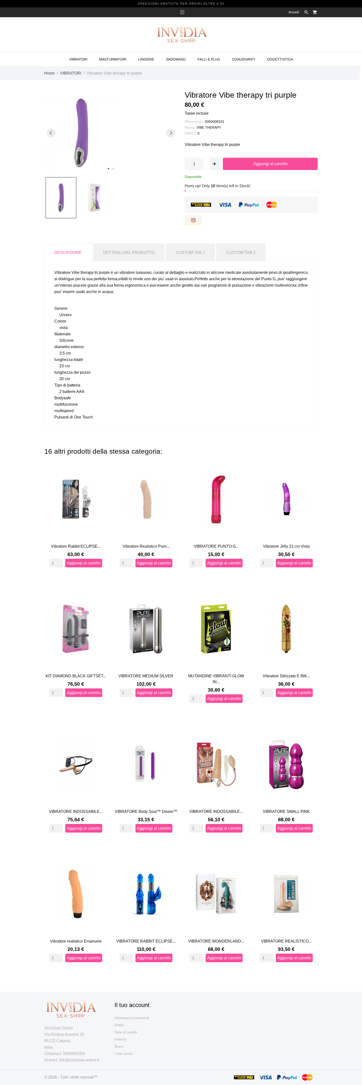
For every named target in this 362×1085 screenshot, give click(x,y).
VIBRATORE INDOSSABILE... (75, 811)
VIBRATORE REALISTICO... (286, 941)
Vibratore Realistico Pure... (146, 546)
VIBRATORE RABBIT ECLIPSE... (146, 941)
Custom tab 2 (240, 252)
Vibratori (78, 59)
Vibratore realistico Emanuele (76, 941)
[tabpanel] (110, 132)
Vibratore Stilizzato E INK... (286, 676)
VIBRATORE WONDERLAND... (216, 941)
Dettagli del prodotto (128, 252)
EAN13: (191, 133)
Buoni (119, 1046)
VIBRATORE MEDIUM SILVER (145, 676)
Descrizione (68, 252)
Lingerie (146, 59)
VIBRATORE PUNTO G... (216, 546)
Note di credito (126, 1032)
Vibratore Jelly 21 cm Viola (286, 546)
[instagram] (182, 12)
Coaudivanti (243, 59)
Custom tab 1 (190, 252)
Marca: (190, 127)
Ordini (119, 1025)
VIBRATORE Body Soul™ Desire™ (146, 811)
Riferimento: (194, 122)
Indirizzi (120, 1039)
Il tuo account (132, 1005)
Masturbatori (112, 59)
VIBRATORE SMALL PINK (286, 811)
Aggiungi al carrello (270, 164)
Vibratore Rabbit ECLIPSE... (75, 546)
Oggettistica (280, 59)
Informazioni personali (132, 1018)
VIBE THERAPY (209, 127)
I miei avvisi (123, 1053)
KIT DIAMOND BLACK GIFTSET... (76, 676)
